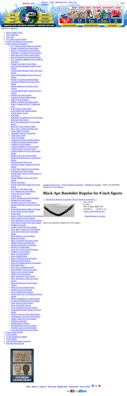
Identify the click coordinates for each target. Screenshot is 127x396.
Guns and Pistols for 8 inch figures (24, 330)
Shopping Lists (61, 2)
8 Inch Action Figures (14, 332)
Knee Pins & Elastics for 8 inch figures (26, 223)
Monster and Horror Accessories (23, 245)
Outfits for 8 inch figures (20, 252)
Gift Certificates (12, 35)
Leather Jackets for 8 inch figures (24, 227)
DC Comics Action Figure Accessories (26, 46)
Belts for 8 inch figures (20, 120)
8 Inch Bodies (11, 334)
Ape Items (15, 115)
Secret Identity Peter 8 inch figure (24, 270)
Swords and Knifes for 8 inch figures (25, 301)
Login (51, 2)
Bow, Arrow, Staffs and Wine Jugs (24, 129)
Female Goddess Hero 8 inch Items (24, 48)
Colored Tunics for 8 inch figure (23, 149)
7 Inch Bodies (11, 339)
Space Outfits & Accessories (22, 292)
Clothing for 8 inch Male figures (23, 97)
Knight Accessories (18, 225)
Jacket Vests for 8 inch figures (22, 211)
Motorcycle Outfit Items (20, 247)
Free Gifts (10, 37)
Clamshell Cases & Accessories (23, 133)
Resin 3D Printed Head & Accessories (26, 263)
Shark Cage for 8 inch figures (22, 272)
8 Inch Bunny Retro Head (21, 109)
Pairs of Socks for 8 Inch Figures (24, 258)
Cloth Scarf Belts (17, 138)
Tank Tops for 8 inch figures (22, 303)
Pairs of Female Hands (20, 254)
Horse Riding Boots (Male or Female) (26, 209)
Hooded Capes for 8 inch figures (23, 202)
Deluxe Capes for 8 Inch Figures (23, 156)
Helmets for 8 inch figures (21, 200)
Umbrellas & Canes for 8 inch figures (25, 317)
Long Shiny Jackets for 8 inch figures (25, 229)
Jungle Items (16, 214)
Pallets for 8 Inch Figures (21, 261)
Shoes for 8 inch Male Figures (22, 287)
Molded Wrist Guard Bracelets (23, 243)
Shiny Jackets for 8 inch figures (23, 276)
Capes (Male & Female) (20, 131)
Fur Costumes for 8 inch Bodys (23, 191)
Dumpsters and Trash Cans (21, 162)
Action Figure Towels (19, 113)
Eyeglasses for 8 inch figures (22, 171)
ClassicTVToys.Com (51, 185)
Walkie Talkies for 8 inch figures (23, 319)
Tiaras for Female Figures (21, 305)
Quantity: (87, 209)
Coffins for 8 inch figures (21, 144)
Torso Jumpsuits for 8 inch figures (24, 308)
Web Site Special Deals (15, 343)
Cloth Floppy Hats (18, 135)
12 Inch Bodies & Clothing (16, 337)
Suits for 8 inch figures (20, 100)
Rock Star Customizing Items (22, 267)
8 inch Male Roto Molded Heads (24, 111)
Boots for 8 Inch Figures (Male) (23, 126)
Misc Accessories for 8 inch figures (24, 240)
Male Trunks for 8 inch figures (23, 236)
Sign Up (44, 2)
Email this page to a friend (95, 216)
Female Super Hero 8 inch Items (23, 64)
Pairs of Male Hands (19, 256)
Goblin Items (16, 196)
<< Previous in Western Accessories (58, 199)
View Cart (72, 2)
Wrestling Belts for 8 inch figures (24, 325)
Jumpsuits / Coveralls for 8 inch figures (26, 53)
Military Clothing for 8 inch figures (24, 102)
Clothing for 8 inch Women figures (24, 142)
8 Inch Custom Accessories (16, 44)
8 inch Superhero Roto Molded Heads (26, 57)
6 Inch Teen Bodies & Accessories (19, 41)
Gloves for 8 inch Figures (21, 194)
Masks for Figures (18, 238)
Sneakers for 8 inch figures (21, 290)
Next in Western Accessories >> (84, 199)
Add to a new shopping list (94, 211)
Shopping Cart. (28, 3)
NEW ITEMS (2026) (14, 33)
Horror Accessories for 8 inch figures (25, 50)
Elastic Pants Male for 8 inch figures (25, 169)
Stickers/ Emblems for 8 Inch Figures (25, 299)
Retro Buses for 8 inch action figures (25, 55)
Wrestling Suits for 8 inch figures (24, 328)
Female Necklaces (18, 182)
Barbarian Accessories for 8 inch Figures (27, 118)
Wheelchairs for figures (20, 323)
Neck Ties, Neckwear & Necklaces (24, 249)
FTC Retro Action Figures (16, 39)
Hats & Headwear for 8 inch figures (25, 198)
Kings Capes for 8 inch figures (23, 218)
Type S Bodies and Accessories (18, 341)
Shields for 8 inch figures (21, 274)
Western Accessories (19, 321)
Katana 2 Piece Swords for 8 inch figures (27, 216)
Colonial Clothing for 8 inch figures (25, 147)
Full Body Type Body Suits (21, 189)
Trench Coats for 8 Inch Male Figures (25, 314)
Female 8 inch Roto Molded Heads (24, 80)
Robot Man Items (18, 265)
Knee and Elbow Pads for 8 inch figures (26, 220)
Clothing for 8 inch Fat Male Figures (25, 140)
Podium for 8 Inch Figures (21, 95)
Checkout (45, 4)
